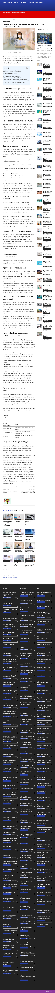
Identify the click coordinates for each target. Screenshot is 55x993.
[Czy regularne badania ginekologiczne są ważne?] (8, 545)
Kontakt (5, 8)
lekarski (6, 26)
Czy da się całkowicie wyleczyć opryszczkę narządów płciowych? (25, 857)
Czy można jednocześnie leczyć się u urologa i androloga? (26, 874)
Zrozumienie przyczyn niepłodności (11, 70)
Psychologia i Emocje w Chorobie (47, 161)
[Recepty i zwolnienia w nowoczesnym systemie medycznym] (39, 208)
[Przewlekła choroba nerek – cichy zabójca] (39, 238)
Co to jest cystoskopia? (43, 924)
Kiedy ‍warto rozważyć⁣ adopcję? (12, 83)
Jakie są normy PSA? (8, 638)
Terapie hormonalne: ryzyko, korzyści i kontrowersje (47, 141)
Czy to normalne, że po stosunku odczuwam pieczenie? (25, 704)
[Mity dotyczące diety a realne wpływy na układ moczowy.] (39, 326)
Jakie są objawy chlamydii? (9, 632)
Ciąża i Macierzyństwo (47, 120)
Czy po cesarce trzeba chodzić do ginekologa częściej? (8, 962)
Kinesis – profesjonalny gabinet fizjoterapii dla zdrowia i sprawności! (47, 192)
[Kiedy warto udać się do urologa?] (39, 105)
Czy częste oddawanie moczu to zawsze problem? (47, 230)
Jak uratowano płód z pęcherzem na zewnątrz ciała (47, 149)
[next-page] (6, 569)
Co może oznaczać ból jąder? (27, 921)
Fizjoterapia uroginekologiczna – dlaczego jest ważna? (47, 64)
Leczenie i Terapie (47, 144)
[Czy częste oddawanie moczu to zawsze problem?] (39, 230)
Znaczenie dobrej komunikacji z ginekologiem (28, 523)
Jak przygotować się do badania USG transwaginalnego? (26, 780)
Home (4, 2)
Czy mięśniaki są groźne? (26, 624)
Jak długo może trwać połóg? (44, 722)
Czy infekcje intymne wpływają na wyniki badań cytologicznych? (43, 614)
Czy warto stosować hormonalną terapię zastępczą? (8, 877)
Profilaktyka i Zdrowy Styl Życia (47, 281)
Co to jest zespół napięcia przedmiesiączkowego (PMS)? (9, 594)
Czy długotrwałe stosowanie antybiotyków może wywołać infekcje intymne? (10, 817)
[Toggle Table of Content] (27, 68)
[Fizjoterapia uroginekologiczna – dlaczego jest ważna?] (39, 64)
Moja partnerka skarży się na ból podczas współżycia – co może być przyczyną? (10, 737)
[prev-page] (3, 569)
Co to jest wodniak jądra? (26, 765)
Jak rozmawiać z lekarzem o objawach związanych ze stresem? (15, 16)
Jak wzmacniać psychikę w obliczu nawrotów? (46, 158)
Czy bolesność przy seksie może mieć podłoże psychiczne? (47, 126)
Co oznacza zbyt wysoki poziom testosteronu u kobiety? (9, 907)
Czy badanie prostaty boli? (9, 892)
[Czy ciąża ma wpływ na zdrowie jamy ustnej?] (8, 532)
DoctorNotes (39, 48)
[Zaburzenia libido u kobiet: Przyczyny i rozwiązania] (30, 532)
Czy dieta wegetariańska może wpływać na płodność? (8, 564)
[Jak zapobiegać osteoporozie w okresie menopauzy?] (19, 517)
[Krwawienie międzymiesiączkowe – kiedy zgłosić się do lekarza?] (39, 95)
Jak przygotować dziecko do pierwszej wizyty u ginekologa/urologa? (27, 687)
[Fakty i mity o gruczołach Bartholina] (39, 319)
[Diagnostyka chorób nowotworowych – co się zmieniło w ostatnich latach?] (39, 263)
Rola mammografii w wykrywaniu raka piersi (10, 492)
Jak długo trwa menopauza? (27, 736)
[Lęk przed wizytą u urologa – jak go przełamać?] (44, 38)
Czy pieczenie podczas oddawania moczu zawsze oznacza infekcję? (44, 821)
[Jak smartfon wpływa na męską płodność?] (39, 72)
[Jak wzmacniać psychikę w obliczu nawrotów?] (39, 158)
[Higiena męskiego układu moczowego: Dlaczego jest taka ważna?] (39, 176)
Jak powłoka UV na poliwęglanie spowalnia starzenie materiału (47, 311)
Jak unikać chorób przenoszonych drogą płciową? (29, 551)
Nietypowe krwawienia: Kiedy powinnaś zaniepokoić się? (14, 12)
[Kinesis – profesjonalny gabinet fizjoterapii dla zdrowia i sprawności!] (39, 192)
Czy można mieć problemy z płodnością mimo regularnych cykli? (27, 976)
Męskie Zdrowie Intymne (41, 43)
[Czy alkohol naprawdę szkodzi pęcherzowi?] (39, 223)
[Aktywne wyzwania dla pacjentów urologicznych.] (39, 200)
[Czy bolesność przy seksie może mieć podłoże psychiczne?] (39, 126)
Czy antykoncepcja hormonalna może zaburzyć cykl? (44, 901)
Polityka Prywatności (32, 2)
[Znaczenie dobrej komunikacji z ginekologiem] (30, 517)
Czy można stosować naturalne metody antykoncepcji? (25, 721)
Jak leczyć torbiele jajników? (44, 675)
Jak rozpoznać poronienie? (26, 842)
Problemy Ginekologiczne (46, 99)
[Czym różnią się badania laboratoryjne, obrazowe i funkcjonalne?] (39, 334)
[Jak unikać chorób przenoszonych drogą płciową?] (30, 545)
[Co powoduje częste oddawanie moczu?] (39, 88)
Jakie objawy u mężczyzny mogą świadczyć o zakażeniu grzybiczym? (10, 777)
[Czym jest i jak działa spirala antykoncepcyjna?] (39, 134)
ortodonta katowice (24, 984)
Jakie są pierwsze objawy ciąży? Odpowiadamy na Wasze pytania (28, 492)
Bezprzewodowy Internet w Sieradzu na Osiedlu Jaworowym (47, 271)
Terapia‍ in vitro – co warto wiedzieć (12, 76)
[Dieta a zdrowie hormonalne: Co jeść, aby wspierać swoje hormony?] (30, 558)
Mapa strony (23, 2)
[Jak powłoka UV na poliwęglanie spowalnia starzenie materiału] (39, 311)
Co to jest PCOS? (41, 791)
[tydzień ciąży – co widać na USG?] (39, 119)
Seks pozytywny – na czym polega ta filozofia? (47, 111)
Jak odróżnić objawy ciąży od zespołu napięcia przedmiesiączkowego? (27, 944)
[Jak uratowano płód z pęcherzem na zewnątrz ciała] (39, 149)
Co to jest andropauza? (26, 803)
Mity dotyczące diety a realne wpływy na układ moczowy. (47, 326)
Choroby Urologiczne (47, 239)
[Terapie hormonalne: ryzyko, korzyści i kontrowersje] (39, 142)
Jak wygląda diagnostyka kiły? (27, 751)
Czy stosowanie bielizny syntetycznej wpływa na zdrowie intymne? (26, 655)
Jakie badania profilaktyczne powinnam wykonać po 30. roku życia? (44, 854)
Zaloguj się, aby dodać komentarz (10, 577)
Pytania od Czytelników (47, 89)
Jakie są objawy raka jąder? (9, 869)
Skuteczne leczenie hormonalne (11, 73)
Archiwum (9, 2)
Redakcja (41, 2)
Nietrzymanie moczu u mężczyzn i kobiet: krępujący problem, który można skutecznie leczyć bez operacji (7, 524)
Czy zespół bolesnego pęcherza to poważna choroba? (42, 682)
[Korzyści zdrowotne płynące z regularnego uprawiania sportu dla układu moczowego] (39, 166)
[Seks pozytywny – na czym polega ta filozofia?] (39, 111)
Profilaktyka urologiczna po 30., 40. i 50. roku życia (47, 254)
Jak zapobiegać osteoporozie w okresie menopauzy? (18, 523)
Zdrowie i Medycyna (13, 19)
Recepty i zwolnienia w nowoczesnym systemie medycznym (47, 208)
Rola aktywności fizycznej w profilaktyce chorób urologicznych (47, 296)
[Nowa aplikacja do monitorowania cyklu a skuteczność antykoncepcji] (39, 287)
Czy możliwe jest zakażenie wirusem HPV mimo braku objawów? (27, 617)
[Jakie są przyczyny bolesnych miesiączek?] (19, 545)
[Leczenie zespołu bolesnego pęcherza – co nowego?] (39, 185)
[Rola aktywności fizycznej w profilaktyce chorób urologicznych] (39, 297)
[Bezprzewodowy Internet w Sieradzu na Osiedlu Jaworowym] (39, 272)
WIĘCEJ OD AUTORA (18, 510)
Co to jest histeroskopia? (9, 832)
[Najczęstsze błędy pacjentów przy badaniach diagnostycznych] (39, 79)
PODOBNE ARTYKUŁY (8, 510)
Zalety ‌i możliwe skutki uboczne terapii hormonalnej (15, 79)
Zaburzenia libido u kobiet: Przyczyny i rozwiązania (29, 538)
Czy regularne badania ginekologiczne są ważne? (7, 551)
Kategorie (16, 2)
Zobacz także (49, 991)
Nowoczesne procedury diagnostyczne (12, 71)
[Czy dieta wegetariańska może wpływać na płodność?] (8, 558)
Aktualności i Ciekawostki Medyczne (47, 152)
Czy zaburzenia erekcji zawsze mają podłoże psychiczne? (25, 744)
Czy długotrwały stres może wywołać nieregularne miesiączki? (44, 707)
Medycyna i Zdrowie (47, 170)
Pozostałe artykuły (47, 195)
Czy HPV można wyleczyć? (9, 698)
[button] (50, 2)
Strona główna (5, 19)
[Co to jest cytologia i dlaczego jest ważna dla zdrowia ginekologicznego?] (19, 532)
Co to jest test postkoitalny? (44, 600)
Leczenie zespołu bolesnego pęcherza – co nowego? (47, 184)
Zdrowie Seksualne (47, 114)
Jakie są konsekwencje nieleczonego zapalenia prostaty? (26, 811)
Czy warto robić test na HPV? (44, 606)
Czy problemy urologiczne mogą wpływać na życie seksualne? (9, 713)
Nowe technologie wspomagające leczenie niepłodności (16, 80)
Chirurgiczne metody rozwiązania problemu (13, 74)
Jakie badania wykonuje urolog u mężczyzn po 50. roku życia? (43, 730)
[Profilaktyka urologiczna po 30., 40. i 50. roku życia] (39, 254)
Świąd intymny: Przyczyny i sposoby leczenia (18, 564)
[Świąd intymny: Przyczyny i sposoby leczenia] (19, 558)
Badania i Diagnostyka (47, 83)
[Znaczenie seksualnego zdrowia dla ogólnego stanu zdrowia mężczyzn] (39, 245)
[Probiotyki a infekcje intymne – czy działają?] (39, 280)
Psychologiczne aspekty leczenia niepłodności (14, 82)
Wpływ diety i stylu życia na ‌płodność (12, 77)
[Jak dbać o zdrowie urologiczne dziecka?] (39, 304)
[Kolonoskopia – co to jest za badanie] (39, 216)
